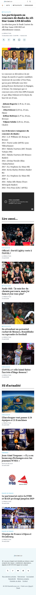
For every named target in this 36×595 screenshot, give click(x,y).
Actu (8, 5)
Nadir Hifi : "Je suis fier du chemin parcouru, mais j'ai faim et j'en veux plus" (15, 291)
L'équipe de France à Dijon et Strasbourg (16, 535)
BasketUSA (12, 579)
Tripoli (18, 588)
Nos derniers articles (9, 576)
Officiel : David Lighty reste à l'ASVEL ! (17, 252)
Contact (25, 581)
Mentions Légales (23, 579)
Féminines (5, 452)
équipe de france (7, 493)
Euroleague (29, 5)
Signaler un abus (15, 581)
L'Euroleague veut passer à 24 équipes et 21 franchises (17, 419)
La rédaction (6, 33)
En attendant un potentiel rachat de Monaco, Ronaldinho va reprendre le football (18, 332)
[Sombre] (28, 1)
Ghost (30, 586)
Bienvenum (21, 576)
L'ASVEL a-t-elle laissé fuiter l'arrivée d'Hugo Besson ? (16, 371)
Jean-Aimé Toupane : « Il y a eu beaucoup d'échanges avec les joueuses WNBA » (17, 458)
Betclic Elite (17, 5)
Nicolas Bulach (7, 463)
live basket (30, 576)
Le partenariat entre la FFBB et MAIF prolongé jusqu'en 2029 (18, 497)
